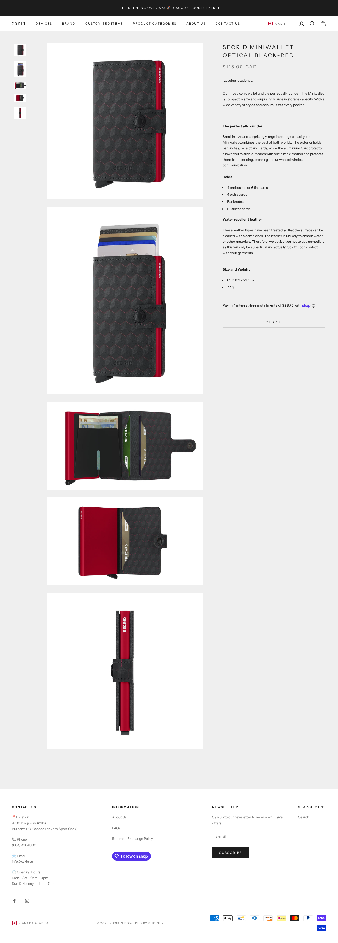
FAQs (116, 828)
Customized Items (104, 23)
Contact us (228, 23)
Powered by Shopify (144, 923)
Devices (44, 23)
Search (303, 817)
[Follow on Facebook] (14, 900)
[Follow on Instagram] (27, 900)
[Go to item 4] (20, 98)
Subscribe (230, 853)
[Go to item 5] (20, 113)
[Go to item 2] (20, 69)
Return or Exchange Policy (132, 838)
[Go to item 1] (20, 50)
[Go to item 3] (20, 85)
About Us (196, 23)
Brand (68, 23)
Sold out (273, 322)
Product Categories (154, 23)
